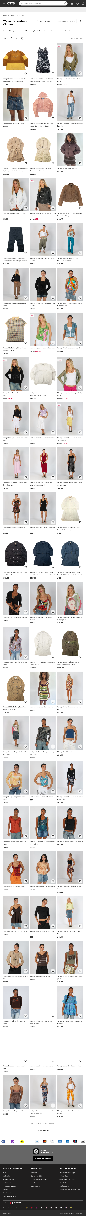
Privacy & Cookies (63, 1213)
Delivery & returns (8, 1179)
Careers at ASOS (36, 1176)
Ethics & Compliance (9, 1196)
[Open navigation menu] (3, 3)
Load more (43, 1131)
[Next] (80, 21)
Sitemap (5, 1189)
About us (34, 1173)
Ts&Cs (72, 1213)
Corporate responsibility (38, 1179)
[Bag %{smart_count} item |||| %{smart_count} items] (83, 3)
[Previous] (37, 21)
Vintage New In (46, 21)
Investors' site (35, 1183)
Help (4, 1173)
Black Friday (63, 1183)
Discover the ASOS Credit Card (69, 1189)
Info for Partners (64, 1186)
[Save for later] (25, 73)
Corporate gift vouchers (67, 1179)
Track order (6, 1176)
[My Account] (72, 3)
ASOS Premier (7, 1183)
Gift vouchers (63, 1176)
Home (5, 15)
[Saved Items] (77, 3)
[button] (27, 1207)
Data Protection (8, 1193)
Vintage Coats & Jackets (65, 21)
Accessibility (79, 1213)
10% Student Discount (10, 1186)
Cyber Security (36, 1186)
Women (13, 15)
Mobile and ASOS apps (67, 1173)
